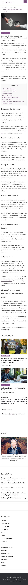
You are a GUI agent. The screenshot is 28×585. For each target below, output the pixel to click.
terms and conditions (6, 281)
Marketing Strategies (6, 547)
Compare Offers (7, 93)
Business (3, 520)
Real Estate (4, 559)
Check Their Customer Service (10, 97)
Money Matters (5, 553)
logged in (11, 414)
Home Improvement (6, 538)
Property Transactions (5, 32)
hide (17, 85)
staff (11, 365)
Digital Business (5, 526)
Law (2, 544)
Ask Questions (6, 99)
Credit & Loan (5, 523)
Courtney (13, 40)
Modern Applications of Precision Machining (13, 498)
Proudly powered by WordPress (10, 579)
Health (3, 535)
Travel (3, 562)
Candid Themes (17, 581)
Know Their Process (8, 95)
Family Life (4, 529)
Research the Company (8, 89)
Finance (3, 532)
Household (4, 541)
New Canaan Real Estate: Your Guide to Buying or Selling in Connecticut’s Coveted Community (14, 360)
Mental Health (5, 550)
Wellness (3, 565)
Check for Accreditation (9, 91)
